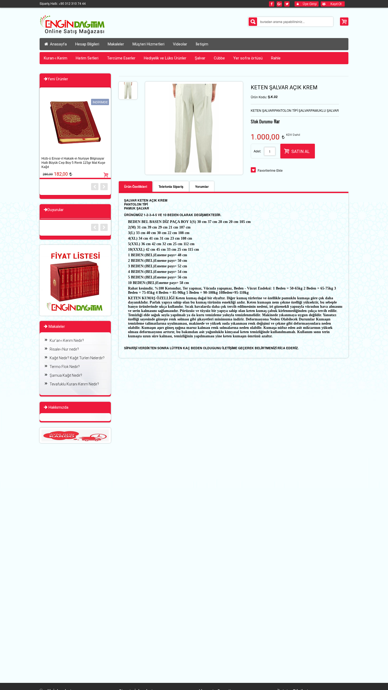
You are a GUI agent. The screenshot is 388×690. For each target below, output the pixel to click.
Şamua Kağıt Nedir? (66, 375)
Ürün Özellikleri (135, 186)
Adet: (257, 151)
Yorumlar (202, 186)
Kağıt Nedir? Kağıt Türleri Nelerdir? (77, 358)
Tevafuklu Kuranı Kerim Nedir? (74, 384)
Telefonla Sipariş (171, 186)
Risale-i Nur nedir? (64, 349)
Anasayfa (58, 44)
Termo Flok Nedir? (65, 367)
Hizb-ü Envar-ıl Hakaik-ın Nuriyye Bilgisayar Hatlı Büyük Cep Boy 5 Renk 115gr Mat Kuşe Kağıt (73, 163)
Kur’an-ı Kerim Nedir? (67, 340)
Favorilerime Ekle (270, 170)
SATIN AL (300, 151)
